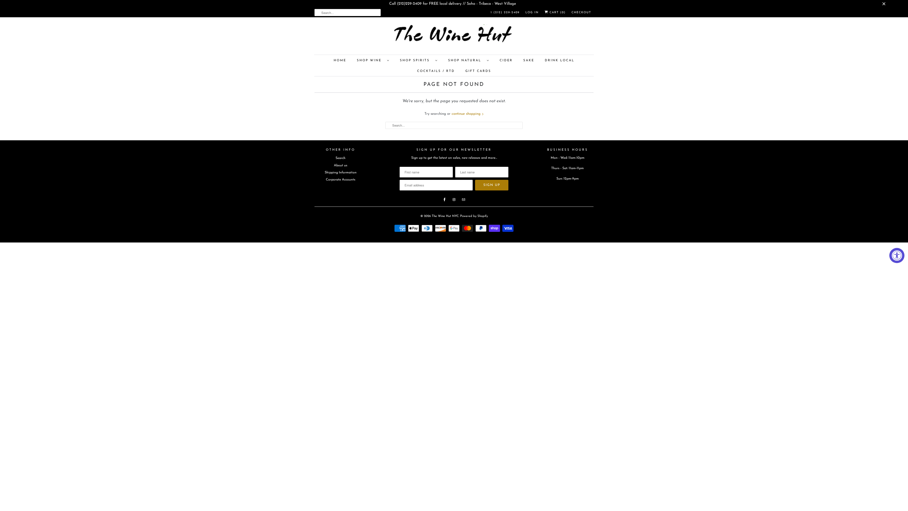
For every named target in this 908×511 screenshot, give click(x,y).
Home (340, 60)
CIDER (506, 60)
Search (340, 158)
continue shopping (467, 114)
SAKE (528, 60)
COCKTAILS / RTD (436, 71)
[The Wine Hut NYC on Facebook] (444, 200)
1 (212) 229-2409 (505, 12)
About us (340, 165)
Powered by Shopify (474, 216)
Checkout (581, 12)
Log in (532, 12)
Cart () (557, 12)
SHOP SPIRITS (416, 60)
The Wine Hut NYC (445, 216)
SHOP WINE (371, 60)
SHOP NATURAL (466, 60)
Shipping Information (341, 172)
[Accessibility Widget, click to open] (896, 255)
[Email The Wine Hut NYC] (463, 200)
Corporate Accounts (340, 179)
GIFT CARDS (478, 71)
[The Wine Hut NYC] (454, 37)
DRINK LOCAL (559, 60)
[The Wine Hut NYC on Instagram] (454, 200)
